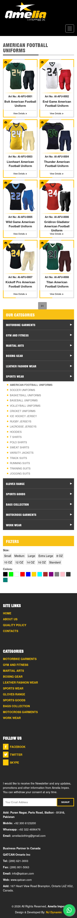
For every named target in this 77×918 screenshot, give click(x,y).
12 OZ (19, 562)
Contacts (10, 631)
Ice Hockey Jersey (23, 416)
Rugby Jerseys (20, 421)
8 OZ (59, 556)
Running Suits (20, 463)
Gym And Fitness (15, 665)
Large (31, 556)
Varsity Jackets (22, 452)
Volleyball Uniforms (25, 405)
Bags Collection (16, 706)
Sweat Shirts (19, 447)
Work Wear (12, 718)
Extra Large (45, 556)
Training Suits (20, 468)
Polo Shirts (18, 442)
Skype (14, 762)
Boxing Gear (13, 676)
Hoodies (16, 432)
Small (7, 556)
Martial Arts (13, 671)
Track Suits (18, 458)
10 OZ (8, 562)
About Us (10, 619)
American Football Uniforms (31, 385)
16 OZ (42, 562)
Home (7, 613)
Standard (55, 562)
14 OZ (31, 562)
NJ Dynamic (54, 912)
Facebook (17, 747)
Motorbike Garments (20, 659)
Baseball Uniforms (24, 400)
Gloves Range (14, 694)
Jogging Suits (20, 473)
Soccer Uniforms (22, 390)
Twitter (16, 755)
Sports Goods (14, 700)
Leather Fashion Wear (20, 682)
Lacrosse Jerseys (23, 426)
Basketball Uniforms (25, 395)
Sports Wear (13, 688)
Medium (19, 556)
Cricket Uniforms (23, 411)
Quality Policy (14, 625)
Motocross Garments (20, 712)
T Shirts (16, 437)
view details (19, 113)
